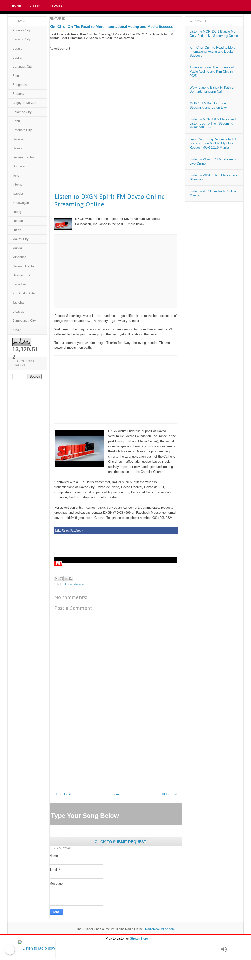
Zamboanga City (24, 320)
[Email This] (56, 578)
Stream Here (139, 938)
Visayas (18, 311)
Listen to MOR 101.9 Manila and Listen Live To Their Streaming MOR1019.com (213, 123)
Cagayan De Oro (24, 103)
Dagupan (19, 139)
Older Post (169, 794)
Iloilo (16, 175)
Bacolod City (22, 39)
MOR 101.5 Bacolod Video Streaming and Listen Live (208, 105)
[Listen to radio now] (118, 950)
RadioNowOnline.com (160, 929)
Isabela (18, 193)
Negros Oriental (24, 266)
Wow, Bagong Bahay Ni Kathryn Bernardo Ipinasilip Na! (212, 89)
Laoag (17, 212)
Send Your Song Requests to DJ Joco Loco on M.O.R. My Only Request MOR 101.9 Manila (213, 143)
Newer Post (62, 794)
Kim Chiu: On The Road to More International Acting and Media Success (111, 27)
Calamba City (22, 112)
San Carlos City (24, 293)
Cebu (16, 121)
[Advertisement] (116, 84)
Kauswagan (21, 203)
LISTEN (35, 5)
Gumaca (19, 166)
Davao (68, 584)
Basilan (18, 57)
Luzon (17, 230)
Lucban (18, 221)
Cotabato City (22, 130)
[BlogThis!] (61, 578)
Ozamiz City (21, 275)
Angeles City (22, 30)
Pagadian (19, 284)
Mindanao (79, 584)
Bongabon (20, 85)
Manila (17, 248)
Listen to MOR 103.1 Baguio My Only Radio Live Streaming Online (214, 34)
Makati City (21, 239)
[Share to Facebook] (70, 578)
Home (16, 5)
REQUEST (57, 5)
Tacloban (19, 302)
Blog (16, 75)
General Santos (24, 157)
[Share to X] (65, 578)
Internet (18, 184)
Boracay (18, 94)
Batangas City (23, 66)
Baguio (17, 48)
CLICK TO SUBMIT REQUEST (120, 842)
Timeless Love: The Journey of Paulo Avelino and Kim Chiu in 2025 (212, 71)
